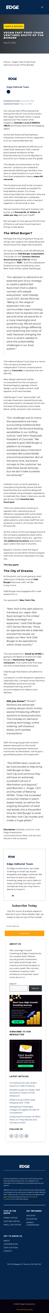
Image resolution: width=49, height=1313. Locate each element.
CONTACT (8, 1251)
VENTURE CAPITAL (12, 1221)
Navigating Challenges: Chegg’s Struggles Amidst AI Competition (24, 1110)
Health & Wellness (14, 26)
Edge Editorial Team (18, 87)
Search (13, 984)
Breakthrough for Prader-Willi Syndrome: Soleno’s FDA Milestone (25, 1093)
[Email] (13, 895)
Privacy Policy (27, 1309)
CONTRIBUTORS (11, 1244)
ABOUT (7, 1241)
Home (7, 62)
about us (20, 977)
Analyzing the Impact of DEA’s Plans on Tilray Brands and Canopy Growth (25, 1119)
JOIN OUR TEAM (11, 1248)
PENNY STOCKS (10, 1218)
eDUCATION (31, 1219)
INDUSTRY (30, 1216)
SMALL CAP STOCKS (12, 1225)
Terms (18, 1309)
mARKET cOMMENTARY (32, 1223)
